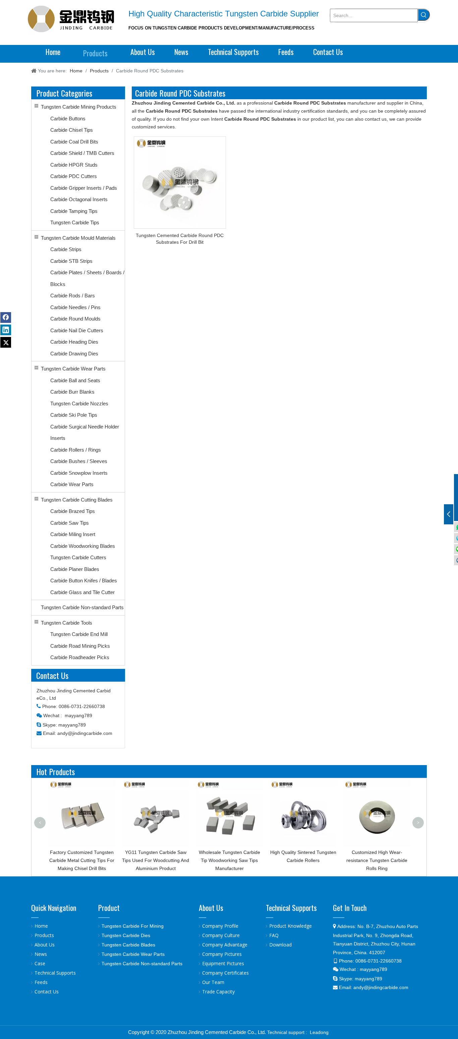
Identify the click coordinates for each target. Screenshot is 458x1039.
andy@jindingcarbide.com (84, 733)
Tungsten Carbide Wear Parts (73, 368)
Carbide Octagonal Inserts (79, 199)
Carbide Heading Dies (74, 342)
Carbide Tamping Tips (74, 211)
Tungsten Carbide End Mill (79, 634)
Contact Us (47, 991)
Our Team (213, 982)
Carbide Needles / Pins (75, 307)
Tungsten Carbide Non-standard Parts (82, 607)
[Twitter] (5, 342)
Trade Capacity (218, 991)
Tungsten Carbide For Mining (133, 926)
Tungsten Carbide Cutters (78, 557)
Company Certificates (225, 973)
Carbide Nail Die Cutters (76, 330)
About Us (45, 944)
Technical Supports (55, 973)
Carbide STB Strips (71, 261)
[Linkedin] (5, 330)
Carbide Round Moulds (75, 319)
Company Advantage (224, 944)
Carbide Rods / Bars (72, 295)
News (41, 954)
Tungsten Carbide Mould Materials (78, 238)
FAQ (274, 935)
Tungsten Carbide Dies (126, 935)
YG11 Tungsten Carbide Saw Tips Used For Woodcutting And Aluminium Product (89, 860)
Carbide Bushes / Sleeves (78, 461)
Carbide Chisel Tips (71, 130)
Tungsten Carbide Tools (66, 623)
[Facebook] (5, 317)
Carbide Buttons (67, 118)
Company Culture (221, 935)
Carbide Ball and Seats (75, 380)
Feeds (41, 982)
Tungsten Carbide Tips (74, 222)
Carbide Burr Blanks (72, 392)
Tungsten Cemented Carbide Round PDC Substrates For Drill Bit (180, 239)
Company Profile (220, 926)
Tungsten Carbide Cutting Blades (77, 500)
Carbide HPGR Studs (74, 165)
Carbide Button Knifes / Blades (83, 580)
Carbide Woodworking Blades (82, 546)
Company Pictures (222, 954)
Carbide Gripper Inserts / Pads (83, 188)
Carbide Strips (65, 249)
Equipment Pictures (223, 963)
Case (40, 963)
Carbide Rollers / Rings (75, 450)
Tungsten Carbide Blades (128, 944)
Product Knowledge (290, 926)
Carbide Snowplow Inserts (79, 473)
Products (44, 935)
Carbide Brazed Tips (72, 511)
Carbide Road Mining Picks (80, 646)
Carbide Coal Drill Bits (74, 142)
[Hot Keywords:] (424, 15)
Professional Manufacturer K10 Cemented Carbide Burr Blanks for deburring (384, 793)
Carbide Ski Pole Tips (73, 415)
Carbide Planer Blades (74, 569)
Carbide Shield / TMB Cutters (82, 153)
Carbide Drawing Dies (74, 353)
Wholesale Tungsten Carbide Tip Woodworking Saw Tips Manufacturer (162, 860)
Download (280, 944)
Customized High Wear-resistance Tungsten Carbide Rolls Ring (310, 860)
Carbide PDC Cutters (73, 176)
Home (41, 926)
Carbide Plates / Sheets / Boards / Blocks (87, 278)
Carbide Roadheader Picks (79, 657)
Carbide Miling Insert (72, 534)
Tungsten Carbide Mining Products (78, 107)
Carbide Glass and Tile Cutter (82, 592)
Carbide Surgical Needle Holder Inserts (84, 432)
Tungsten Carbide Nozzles (79, 403)
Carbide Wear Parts (72, 484)
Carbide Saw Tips (69, 523)
